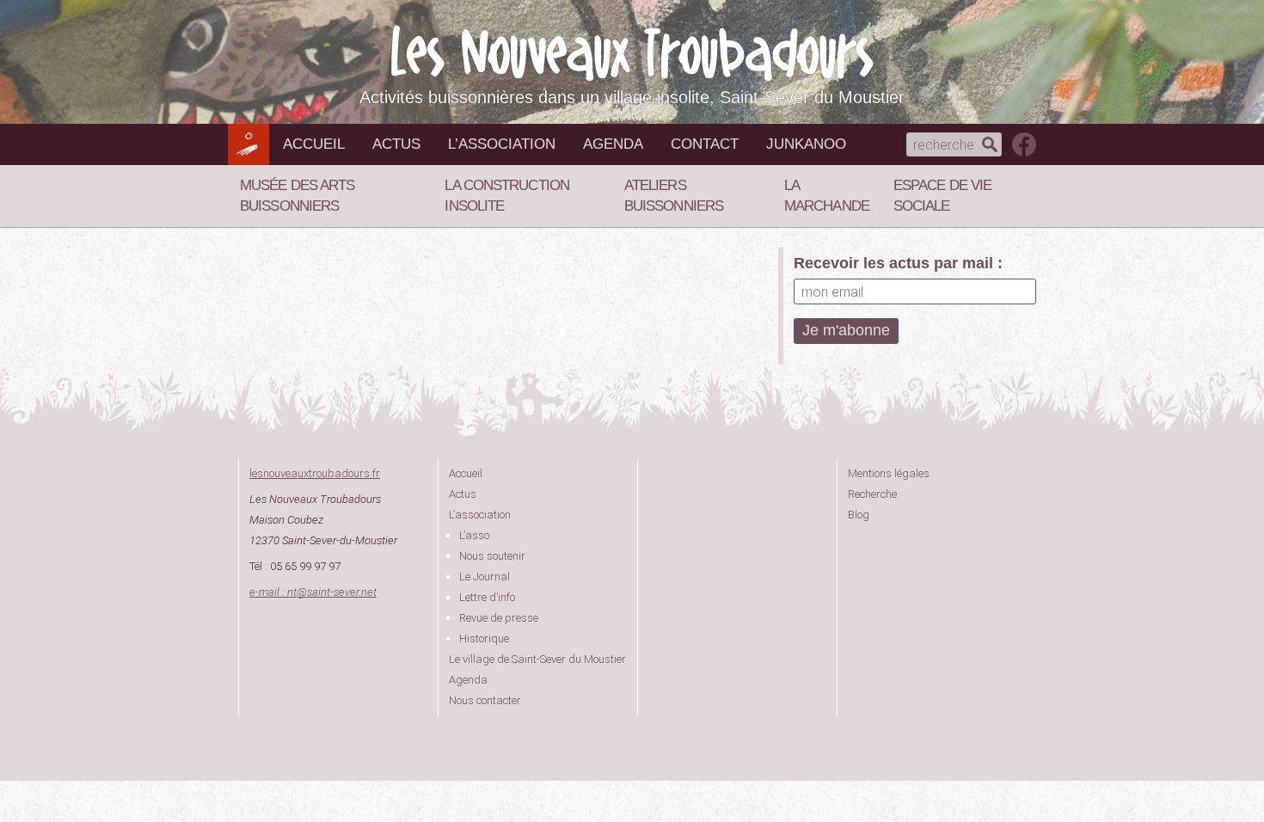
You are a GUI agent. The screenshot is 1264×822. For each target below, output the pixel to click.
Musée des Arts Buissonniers (297, 195)
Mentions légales (889, 473)
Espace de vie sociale (942, 195)
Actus (396, 144)
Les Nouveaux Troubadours (632, 53)
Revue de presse (498, 617)
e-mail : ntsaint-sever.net (313, 592)
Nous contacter (485, 700)
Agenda (613, 144)
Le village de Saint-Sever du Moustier (537, 659)
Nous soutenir (492, 555)
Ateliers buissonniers (673, 195)
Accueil (314, 144)
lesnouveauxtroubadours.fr (314, 473)
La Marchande (826, 195)
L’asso (474, 535)
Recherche (872, 494)
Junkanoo (806, 144)
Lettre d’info (487, 597)
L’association (501, 144)
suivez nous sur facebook (1024, 144)
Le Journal (484, 576)
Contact (705, 144)
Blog (858, 514)
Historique (484, 638)
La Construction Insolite (507, 195)
